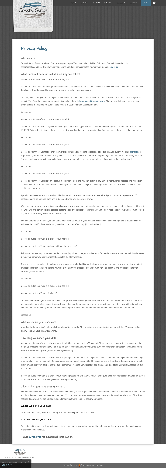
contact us (113, 67)
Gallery (121, 3)
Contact (134, 3)
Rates (146, 3)
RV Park (96, 3)
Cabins (84, 3)
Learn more (7, 465)
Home (73, 3)
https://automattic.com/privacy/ (91, 101)
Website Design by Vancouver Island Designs (83, 465)
